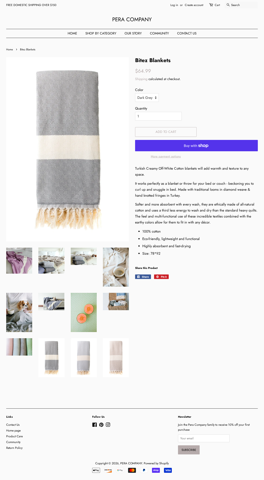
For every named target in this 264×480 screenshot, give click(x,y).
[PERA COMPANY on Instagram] (108, 425)
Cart (217, 5)
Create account (194, 5)
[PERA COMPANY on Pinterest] (101, 425)
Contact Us (187, 33)
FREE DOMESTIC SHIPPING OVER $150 (31, 5)
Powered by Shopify (156, 463)
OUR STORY (133, 33)
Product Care (14, 436)
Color (139, 89)
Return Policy (14, 448)
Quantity (141, 108)
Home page (13, 430)
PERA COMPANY (132, 19)
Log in (174, 5)
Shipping (141, 79)
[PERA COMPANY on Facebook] (94, 425)
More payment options (166, 156)
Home (72, 33)
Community (159, 33)
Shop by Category (100, 33)
